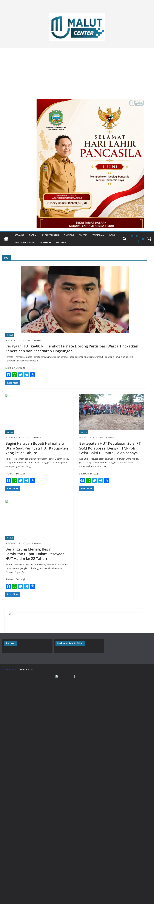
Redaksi (10, 643)
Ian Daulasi (25, 340)
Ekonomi (69, 235)
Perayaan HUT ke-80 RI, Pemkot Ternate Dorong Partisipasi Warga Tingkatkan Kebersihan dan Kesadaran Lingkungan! (71, 348)
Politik (83, 235)
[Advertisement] (77, 72)
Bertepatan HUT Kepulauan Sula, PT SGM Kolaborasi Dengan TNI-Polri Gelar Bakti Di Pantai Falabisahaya (110, 448)
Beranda (19, 235)
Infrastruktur (50, 235)
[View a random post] (149, 238)
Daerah (33, 235)
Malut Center (26, 669)
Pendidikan (97, 235)
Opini (112, 235)
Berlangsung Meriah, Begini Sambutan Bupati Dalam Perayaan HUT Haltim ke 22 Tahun (35, 554)
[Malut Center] (6, 238)
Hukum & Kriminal (24, 242)
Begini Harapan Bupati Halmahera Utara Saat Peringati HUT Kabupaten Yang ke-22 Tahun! (36, 448)
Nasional (61, 242)
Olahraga (45, 242)
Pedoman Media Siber (70, 643)
